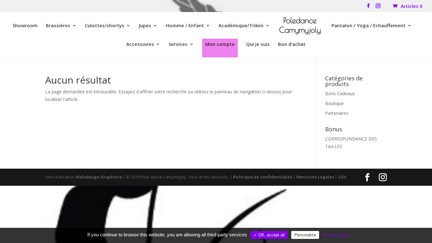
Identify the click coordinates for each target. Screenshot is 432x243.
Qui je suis (258, 44)
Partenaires (337, 113)
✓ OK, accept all (269, 235)
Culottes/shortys (104, 25)
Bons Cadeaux (340, 93)
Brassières (58, 25)
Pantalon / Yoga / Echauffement (368, 25)
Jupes (145, 25)
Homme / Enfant (185, 25)
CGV (342, 177)
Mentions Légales (315, 177)
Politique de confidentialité (262, 177)
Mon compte (220, 44)
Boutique (334, 103)
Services (178, 44)
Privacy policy (335, 234)
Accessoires (140, 44)
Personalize (305, 235)
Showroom (25, 25)
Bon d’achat (291, 44)
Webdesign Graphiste (99, 177)
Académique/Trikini (241, 25)
